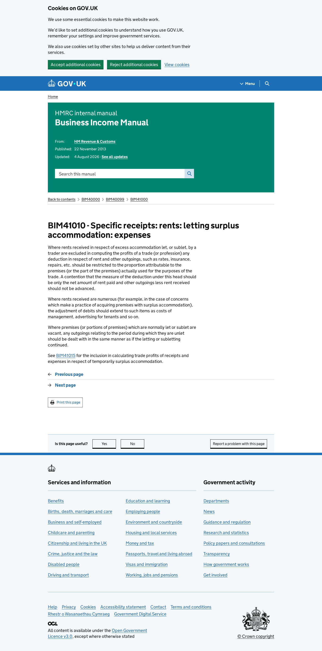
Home (53, 96)
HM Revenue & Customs (95, 141)
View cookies (177, 64)
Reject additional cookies (134, 64)
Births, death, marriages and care (80, 511)
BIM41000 (139, 199)
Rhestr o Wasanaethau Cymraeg (79, 614)
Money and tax (140, 543)
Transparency (216, 553)
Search (189, 173)
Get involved (215, 575)
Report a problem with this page (238, 443)
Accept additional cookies (76, 64)
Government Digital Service (140, 614)
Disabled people (63, 564)
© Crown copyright (255, 636)
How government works (226, 564)
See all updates (115, 157)
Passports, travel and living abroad (159, 553)
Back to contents (61, 199)
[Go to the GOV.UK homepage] (67, 83)
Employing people (143, 511)
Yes (109, 443)
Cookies (88, 607)
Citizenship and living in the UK (77, 543)
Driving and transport (68, 575)
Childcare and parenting (71, 532)
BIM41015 (65, 355)
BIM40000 (91, 199)
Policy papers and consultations (234, 543)
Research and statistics (226, 532)
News (209, 511)
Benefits (56, 501)
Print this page (68, 402)
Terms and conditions (191, 607)
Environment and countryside (154, 522)
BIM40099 (115, 199)
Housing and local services (151, 532)
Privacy (69, 607)
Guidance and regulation (227, 522)
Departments (216, 501)
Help (52, 607)
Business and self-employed (75, 522)
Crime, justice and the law (73, 553)
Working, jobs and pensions (152, 575)
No (137, 443)
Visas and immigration (147, 564)
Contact (158, 607)
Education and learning (148, 501)
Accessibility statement (123, 607)
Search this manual (77, 174)
